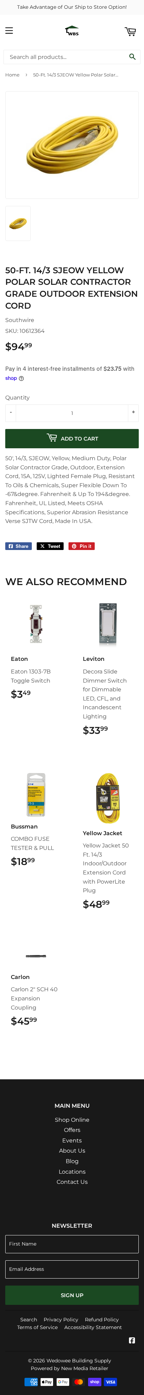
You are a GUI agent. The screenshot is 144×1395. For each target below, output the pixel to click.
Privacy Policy (61, 1319)
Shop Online (72, 1119)
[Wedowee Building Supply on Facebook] (132, 1341)
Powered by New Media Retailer (69, 1368)
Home (12, 75)
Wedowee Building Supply (78, 1360)
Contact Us (72, 1182)
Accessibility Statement (93, 1327)
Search (28, 1319)
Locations (72, 1171)
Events (72, 1140)
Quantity (17, 397)
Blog (72, 1161)
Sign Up (72, 1295)
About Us (72, 1150)
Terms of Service (37, 1327)
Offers (72, 1130)
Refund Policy (102, 1319)
